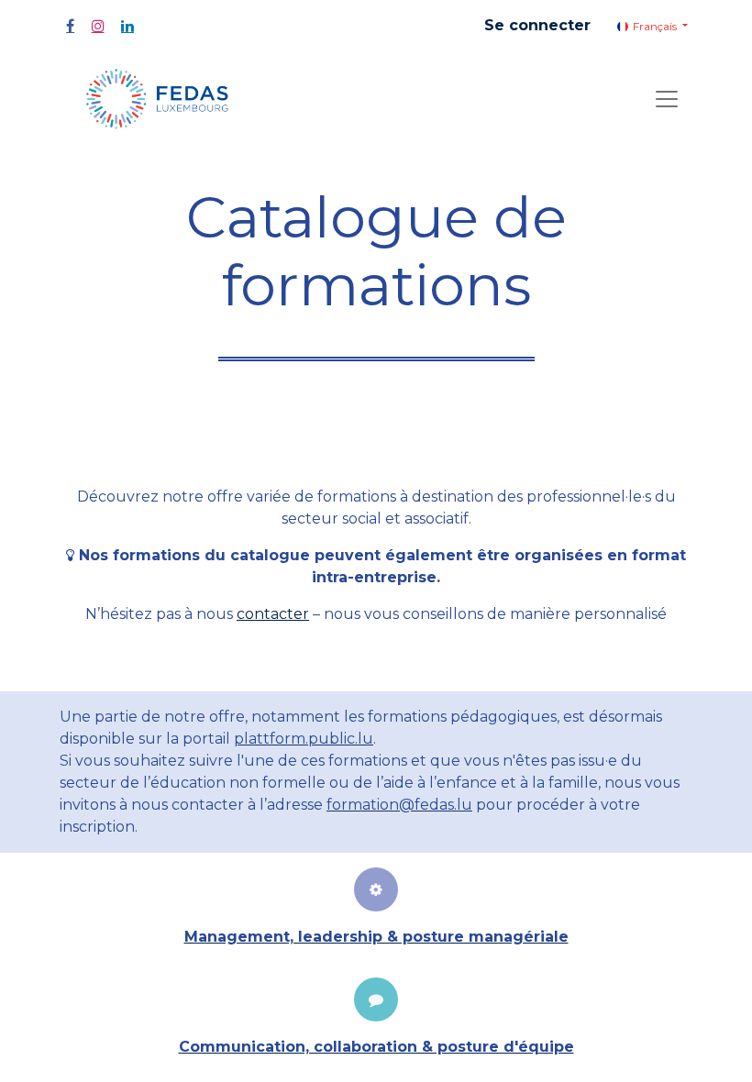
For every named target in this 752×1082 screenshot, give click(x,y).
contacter (273, 614)
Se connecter (537, 25)
